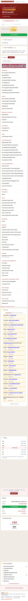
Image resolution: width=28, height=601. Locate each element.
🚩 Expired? (11, 317)
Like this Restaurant (8, 20)
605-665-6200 (6, 16)
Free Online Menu (16, 596)
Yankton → (24, 508)
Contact (2, 596)
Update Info (14, 493)
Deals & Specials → (22, 511)
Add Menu (11, 57)
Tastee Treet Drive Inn (9, 579)
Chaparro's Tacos (8, 574)
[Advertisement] (14, 422)
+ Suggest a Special (14, 403)
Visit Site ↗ (24, 513)
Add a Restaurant (8, 597)
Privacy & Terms (8, 596)
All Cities (17, 1)
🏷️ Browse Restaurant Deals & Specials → (14, 588)
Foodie (2, 597)
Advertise (23, 596)
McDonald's (8, 12)
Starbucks (6, 570)
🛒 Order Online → (14, 34)
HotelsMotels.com (8, 343)
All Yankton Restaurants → (14, 583)
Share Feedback (16, 597)
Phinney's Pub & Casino (9, 576)
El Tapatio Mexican (8, 568)
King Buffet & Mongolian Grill (10, 572)
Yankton (23, 1)
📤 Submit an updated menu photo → (8, 306)
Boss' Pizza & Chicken (9, 566)
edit (14, 47)
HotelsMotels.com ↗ (8, 599)
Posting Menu (8, 312)
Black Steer (6, 581)
